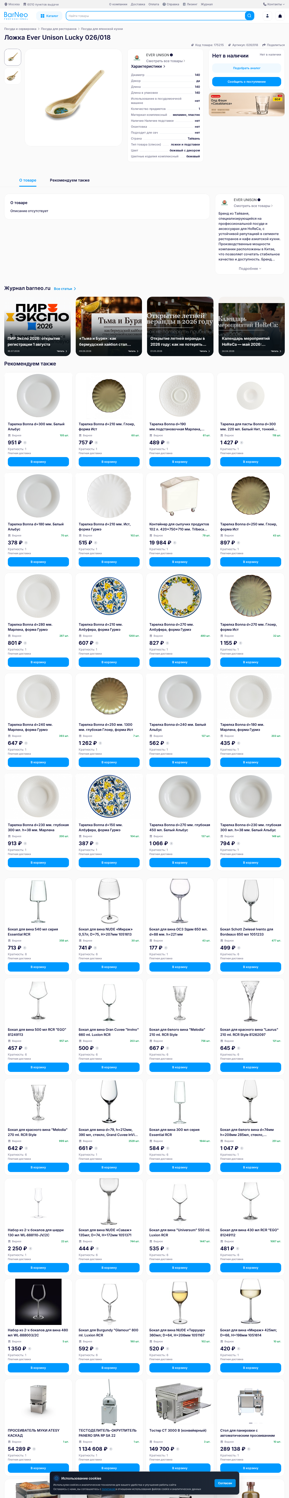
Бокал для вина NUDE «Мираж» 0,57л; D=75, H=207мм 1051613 (106, 931)
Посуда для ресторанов (59, 29)
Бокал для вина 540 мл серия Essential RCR (33, 931)
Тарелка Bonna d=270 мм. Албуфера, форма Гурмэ (171, 627)
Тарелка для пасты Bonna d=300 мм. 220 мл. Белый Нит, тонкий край (248, 427)
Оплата (154, 4)
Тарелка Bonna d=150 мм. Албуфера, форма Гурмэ (101, 827)
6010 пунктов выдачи (43, 4)
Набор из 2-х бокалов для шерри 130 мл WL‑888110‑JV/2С (36, 1232)
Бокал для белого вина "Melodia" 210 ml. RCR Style (177, 1032)
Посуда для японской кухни (102, 29)
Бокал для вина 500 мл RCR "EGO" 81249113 (37, 1032)
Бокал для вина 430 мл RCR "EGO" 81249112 (249, 1232)
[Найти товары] (249, 15)
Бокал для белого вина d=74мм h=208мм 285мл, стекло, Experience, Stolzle (247, 1132)
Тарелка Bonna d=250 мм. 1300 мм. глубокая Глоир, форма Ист (106, 727)
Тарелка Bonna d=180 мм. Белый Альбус (36, 526)
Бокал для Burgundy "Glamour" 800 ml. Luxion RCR (108, 1332)
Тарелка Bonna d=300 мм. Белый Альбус (36, 426)
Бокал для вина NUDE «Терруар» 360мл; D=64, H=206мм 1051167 (177, 1332)
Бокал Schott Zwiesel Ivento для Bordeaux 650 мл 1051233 (246, 931)
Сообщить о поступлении (247, 81)
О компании (118, 4)
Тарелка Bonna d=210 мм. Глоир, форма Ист (107, 426)
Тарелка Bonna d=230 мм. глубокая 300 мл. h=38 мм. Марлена (38, 827)
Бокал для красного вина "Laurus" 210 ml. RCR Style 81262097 (249, 1032)
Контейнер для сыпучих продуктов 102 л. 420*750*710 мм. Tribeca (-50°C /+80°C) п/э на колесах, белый (179, 527)
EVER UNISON (157, 55)
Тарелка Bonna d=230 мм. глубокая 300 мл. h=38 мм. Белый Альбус (250, 827)
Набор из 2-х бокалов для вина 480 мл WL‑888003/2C (38, 1332)
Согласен (225, 1483)
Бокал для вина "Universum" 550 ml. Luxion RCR (179, 1232)
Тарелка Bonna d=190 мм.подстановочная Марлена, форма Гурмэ (175, 427)
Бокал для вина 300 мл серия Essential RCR (174, 1132)
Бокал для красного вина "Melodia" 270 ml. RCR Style (37, 1132)
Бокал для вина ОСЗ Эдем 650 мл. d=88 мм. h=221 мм (178, 931)
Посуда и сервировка (20, 29)
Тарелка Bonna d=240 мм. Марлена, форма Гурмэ (30, 727)
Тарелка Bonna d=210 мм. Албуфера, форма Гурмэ (101, 627)
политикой (109, 1489)
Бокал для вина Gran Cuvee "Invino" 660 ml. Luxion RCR (109, 1032)
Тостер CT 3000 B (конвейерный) (177, 1430)
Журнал (207, 4)
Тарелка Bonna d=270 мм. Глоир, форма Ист (248, 627)
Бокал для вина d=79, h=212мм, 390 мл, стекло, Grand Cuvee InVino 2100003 (109, 1132)
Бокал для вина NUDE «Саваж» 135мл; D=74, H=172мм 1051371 (105, 1232)
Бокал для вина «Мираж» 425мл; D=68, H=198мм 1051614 (248, 1332)
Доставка (138, 4)
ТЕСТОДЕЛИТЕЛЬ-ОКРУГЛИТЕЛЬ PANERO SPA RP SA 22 (108, 1433)
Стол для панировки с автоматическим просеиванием (247, 1433)
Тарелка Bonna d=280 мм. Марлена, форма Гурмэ (30, 627)
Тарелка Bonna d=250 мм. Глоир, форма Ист (248, 526)
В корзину (38, 461)
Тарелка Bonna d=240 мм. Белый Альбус (177, 727)
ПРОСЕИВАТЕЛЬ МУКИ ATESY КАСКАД (33, 1433)
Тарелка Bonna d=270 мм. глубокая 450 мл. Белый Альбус (179, 827)
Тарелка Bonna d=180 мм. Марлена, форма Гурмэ (242, 727)
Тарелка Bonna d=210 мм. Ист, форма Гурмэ (105, 526)
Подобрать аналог (246, 68)
